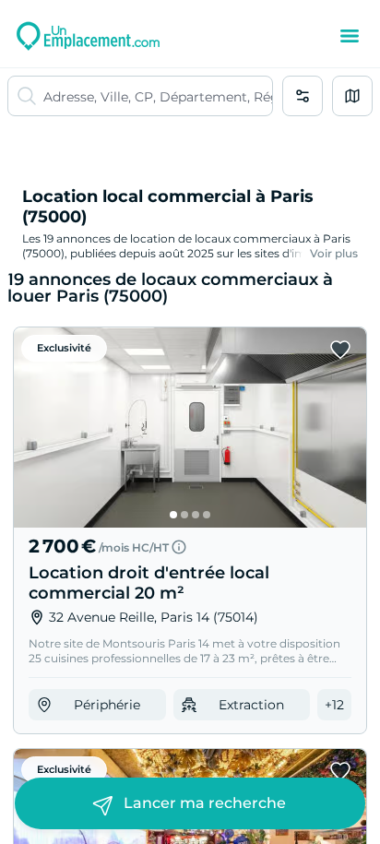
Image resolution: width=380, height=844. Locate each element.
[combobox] (157, 96)
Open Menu (349, 36)
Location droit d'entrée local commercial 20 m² (149, 583)
